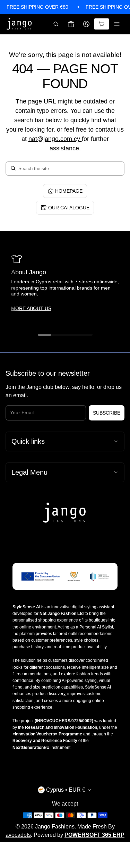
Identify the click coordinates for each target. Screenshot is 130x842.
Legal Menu (29, 472)
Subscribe (106, 413)
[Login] (86, 24)
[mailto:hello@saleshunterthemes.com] (81, 138)
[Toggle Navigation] (116, 24)
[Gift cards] (71, 24)
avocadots (18, 835)
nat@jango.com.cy (54, 138)
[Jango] (19, 24)
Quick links (28, 441)
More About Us (31, 308)
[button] (55, 24)
